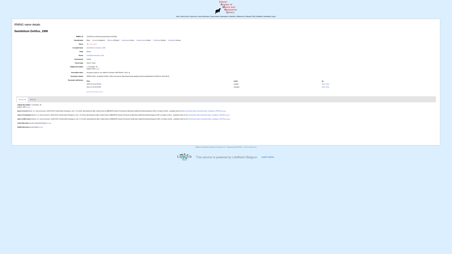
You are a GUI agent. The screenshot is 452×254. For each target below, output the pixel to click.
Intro (177, 16)
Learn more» (268, 157)
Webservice (241, 16)
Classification (78, 40)
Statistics (232, 16)
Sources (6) (22, 99)
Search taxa (185, 16)
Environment (79, 59)
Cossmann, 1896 (96, 48)
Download (267, 16)
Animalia (95, 40)
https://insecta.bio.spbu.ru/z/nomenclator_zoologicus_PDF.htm (201, 111)
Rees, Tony (325, 84)
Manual (248, 16)
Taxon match (215, 16)
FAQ (253, 16)
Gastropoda (125, 40)
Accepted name (78, 48)
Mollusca (110, 40)
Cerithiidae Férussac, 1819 (95, 55)
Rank (81, 51)
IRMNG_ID (79, 36)
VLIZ (224, 147)
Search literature (203, 16)
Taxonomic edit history (75, 80)
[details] (97, 68)
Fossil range (79, 63)
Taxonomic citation (77, 76)
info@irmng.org (252, 147)
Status (81, 44)
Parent (81, 55)
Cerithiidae (156, 40)
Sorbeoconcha (141, 40)
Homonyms (224, 16)
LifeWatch (259, 16)
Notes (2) (33, 99)
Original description (76, 67)
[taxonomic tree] (91, 91)
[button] (88, 44)
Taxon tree (193, 16)
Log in (274, 16)
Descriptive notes (77, 72)
